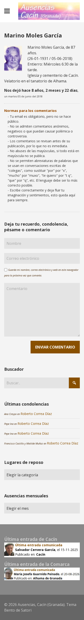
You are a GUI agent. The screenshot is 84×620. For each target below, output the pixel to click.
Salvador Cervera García (35, 549)
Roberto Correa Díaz (36, 413)
